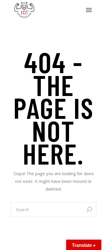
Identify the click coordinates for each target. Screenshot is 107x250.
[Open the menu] (89, 10)
